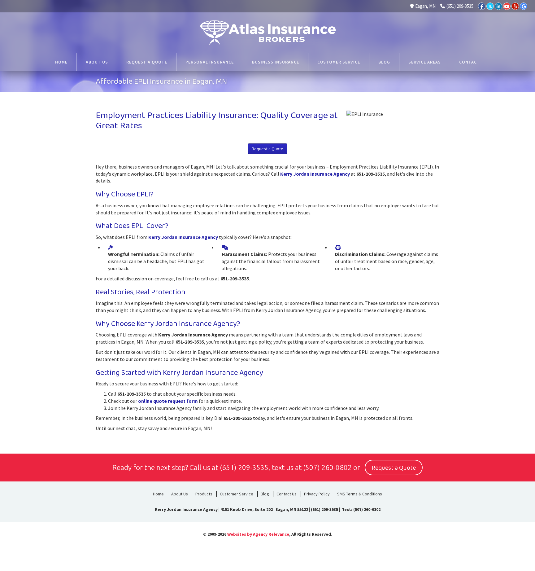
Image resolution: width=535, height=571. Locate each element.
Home (158, 494)
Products (203, 494)
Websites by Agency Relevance (258, 534)
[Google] (523, 6)
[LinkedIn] (498, 6)
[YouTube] (507, 6)
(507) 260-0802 (327, 467)
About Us (179, 494)
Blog (265, 494)
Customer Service (236, 494)
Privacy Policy (317, 494)
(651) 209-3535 (459, 6)
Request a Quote (267, 149)
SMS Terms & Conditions (359, 494)
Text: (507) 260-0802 (361, 509)
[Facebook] (481, 6)
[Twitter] (490, 6)
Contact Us (286, 494)
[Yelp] (515, 6)
